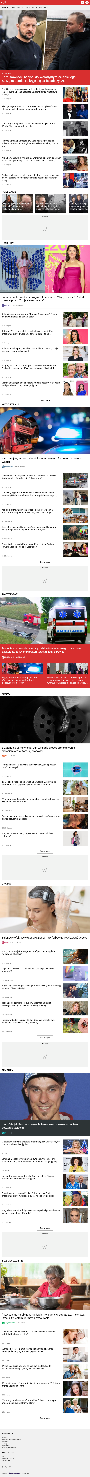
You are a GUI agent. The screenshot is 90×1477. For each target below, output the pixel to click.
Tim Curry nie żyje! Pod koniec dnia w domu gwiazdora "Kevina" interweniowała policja (28, 125)
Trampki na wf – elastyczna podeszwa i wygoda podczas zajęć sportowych (29, 766)
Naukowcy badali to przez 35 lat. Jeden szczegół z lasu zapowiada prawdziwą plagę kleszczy (28, 1021)
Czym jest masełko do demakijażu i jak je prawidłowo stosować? (28, 969)
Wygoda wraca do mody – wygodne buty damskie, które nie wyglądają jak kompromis (30, 800)
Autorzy (4, 1444)
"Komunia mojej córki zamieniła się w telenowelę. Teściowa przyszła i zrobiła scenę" (31, 1384)
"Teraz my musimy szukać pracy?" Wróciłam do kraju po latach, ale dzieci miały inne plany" (29, 1401)
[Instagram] (6, 1467)
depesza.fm (6, 1460)
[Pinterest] (10, 1467)
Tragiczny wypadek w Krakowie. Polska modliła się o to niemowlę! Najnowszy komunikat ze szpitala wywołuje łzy (30, 494)
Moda (34, 7)
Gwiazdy (4, 7)
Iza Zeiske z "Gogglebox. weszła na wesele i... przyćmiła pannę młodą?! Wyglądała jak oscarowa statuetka (29, 783)
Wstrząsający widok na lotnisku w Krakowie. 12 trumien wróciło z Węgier (41, 460)
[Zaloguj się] (82, 2)
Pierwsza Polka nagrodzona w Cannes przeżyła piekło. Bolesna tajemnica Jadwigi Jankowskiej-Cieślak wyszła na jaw (30, 143)
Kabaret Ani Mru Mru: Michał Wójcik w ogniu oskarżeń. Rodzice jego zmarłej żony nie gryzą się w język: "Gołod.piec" (48, 206)
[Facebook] (3, 1467)
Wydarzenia (43, 7)
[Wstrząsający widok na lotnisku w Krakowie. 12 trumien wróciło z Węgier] (45, 430)
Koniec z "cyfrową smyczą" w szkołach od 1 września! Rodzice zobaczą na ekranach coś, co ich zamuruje (27, 511)
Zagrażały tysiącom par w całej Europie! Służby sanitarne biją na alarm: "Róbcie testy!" (31, 987)
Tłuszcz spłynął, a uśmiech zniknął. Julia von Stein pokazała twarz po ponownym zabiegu (16, 206)
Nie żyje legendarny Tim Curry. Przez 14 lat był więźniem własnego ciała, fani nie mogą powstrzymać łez (29, 107)
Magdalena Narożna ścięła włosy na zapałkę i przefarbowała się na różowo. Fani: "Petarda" (31, 1211)
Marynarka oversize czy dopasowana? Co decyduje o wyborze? (27, 834)
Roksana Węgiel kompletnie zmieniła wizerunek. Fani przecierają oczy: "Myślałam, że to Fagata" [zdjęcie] (27, 332)
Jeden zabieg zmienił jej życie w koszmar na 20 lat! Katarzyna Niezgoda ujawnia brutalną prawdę (26, 1004)
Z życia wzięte (12, 1260)
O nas (4, 1437)
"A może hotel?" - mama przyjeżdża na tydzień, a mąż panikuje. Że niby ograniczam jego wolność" (27, 1350)
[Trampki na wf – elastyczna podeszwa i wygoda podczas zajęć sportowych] (75, 769)
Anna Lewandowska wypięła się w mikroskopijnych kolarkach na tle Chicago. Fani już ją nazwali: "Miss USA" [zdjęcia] (31, 159)
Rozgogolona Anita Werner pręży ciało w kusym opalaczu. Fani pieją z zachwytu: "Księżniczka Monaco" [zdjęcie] (30, 367)
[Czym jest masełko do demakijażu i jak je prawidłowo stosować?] (75, 973)
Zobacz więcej (45, 400)
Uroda (12, 7)
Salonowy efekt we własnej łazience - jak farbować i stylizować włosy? (44, 937)
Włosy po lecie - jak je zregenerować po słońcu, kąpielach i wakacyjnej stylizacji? (30, 952)
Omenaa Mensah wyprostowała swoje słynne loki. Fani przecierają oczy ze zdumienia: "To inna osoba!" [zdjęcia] (29, 1160)
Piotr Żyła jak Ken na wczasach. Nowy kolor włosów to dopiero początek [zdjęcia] (40, 1126)
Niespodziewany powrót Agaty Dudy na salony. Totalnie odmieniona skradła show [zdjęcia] (28, 1177)
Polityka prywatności (9, 1447)
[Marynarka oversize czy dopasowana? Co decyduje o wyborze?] (75, 838)
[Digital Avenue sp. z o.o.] (13, 1473)
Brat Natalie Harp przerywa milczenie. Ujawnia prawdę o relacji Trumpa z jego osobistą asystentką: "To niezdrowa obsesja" (29, 92)
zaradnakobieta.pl (8, 1458)
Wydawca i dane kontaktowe (11, 1439)
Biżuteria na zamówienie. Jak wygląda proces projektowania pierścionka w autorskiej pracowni (38, 749)
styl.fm (4, 1456)
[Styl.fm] (6, 2)
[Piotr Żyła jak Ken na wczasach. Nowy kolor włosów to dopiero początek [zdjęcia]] (45, 1096)
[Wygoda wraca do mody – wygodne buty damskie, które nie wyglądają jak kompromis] (75, 804)
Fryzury (20, 7)
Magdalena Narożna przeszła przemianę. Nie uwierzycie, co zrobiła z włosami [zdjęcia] (31, 1143)
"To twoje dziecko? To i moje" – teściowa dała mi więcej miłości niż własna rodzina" (28, 1333)
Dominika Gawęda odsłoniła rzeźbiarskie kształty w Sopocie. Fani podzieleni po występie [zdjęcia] (31, 384)
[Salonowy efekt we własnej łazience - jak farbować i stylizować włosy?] (45, 909)
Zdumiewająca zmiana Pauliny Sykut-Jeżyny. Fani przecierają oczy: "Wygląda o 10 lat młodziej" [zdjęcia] (28, 1194)
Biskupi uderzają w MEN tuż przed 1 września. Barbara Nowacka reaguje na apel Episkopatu (28, 545)
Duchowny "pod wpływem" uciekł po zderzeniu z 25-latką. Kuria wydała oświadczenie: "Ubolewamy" (29, 476)
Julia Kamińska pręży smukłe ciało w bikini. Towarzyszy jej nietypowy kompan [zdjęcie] (30, 349)
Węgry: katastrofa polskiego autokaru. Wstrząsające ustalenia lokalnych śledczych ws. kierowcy (20, 680)
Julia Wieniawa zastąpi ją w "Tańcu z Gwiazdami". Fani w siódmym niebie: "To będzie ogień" (29, 315)
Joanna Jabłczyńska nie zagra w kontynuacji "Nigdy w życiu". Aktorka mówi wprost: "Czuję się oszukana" (44, 298)
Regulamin (5, 1446)
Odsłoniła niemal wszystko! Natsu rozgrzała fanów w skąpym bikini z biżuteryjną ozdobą (31, 817)
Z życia (27, 7)
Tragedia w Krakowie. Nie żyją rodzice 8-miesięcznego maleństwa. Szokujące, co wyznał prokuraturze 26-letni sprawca (42, 650)
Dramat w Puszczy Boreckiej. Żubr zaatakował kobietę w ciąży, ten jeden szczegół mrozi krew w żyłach (29, 528)
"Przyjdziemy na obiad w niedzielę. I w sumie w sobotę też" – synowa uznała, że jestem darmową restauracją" (43, 1316)
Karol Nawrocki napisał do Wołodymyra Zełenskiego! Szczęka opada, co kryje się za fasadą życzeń (39, 79)
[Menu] (87, 2)
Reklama (5, 1441)
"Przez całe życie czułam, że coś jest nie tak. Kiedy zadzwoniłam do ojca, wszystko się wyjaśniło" (26, 1367)
